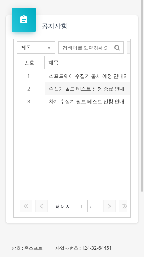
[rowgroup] (72, 132)
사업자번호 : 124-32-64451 (83, 248)
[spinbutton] (81, 206)
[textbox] (85, 47)
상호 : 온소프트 (27, 248)
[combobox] (30, 47)
